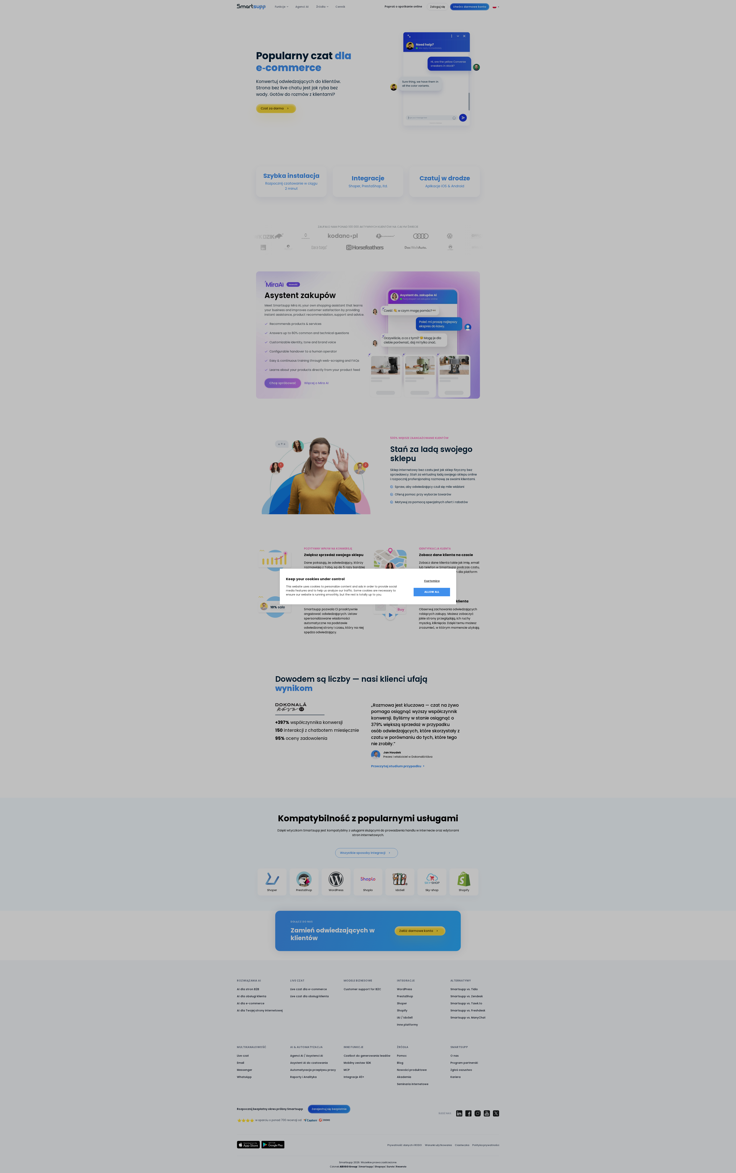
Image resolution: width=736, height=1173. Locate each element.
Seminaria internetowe (412, 1084)
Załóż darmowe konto (416, 931)
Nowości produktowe (412, 1070)
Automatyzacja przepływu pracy (313, 1070)
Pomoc (402, 1056)
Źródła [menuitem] (320, 7)
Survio (390, 1166)
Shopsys (380, 1166)
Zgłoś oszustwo (461, 1070)
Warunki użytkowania (438, 1145)
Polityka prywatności (485, 1145)
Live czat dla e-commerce (308, 989)
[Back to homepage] (251, 8)
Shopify (402, 1010)
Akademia (404, 1077)
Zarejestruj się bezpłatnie (329, 1109)
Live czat (243, 1056)
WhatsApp (244, 1077)
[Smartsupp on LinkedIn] (459, 1113)
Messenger (244, 1070)
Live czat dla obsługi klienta (309, 996)
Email (240, 1063)
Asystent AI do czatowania (309, 1063)
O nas (454, 1056)
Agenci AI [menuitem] (302, 7)
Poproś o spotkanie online (403, 6)
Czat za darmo (272, 108)
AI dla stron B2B (248, 989)
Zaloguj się (437, 7)
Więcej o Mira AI (316, 383)
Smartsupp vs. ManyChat (467, 1017)
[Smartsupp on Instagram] (478, 1113)
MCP (347, 1070)
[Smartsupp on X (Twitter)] (496, 1113)
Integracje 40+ (354, 1077)
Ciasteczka (462, 1145)
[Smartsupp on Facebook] (468, 1113)
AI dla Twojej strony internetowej (260, 1010)
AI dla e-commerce (250, 1003)
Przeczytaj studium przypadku (396, 766)
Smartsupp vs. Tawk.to (466, 1003)
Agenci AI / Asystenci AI (306, 1056)
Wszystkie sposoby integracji (362, 853)
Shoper (402, 1003)
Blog (400, 1063)
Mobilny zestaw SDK (357, 1063)
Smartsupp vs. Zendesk (466, 996)
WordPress (404, 989)
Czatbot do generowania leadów (367, 1056)
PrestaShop (405, 996)
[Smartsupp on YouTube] (487, 1113)
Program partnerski (464, 1063)
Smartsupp (366, 1166)
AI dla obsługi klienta (251, 996)
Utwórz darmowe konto (469, 7)
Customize (432, 581)
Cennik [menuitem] (340, 7)
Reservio (401, 1166)
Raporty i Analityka (303, 1077)
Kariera (455, 1077)
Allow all (431, 592)
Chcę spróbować (282, 383)
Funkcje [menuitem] (280, 7)
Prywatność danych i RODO (404, 1145)
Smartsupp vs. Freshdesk (467, 1010)
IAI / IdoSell (405, 1017)
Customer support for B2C (362, 989)
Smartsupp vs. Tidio (464, 989)
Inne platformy (407, 1025)
